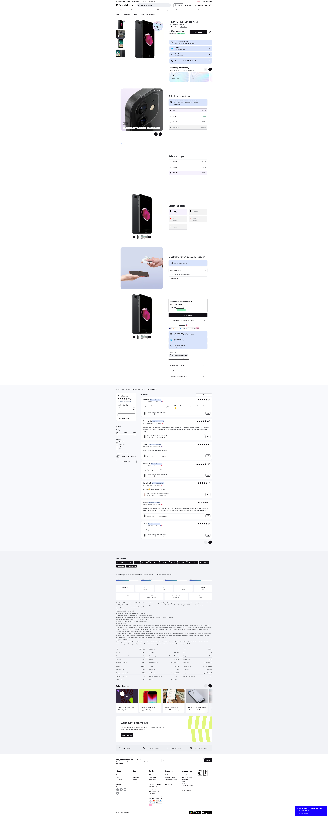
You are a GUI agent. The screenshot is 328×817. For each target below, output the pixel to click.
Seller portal (152, 793)
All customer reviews (171, 779)
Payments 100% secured (155, 798)
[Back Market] (125, 5)
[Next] (149, 237)
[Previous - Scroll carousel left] (205, 69)
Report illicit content (187, 790)
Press (117, 777)
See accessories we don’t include (179, 359)
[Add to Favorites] (210, 32)
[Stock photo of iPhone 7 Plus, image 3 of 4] (120, 53)
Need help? (188, 5)
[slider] (117, 434)
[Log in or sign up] (206, 5)
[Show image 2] (142, 237)
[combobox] (188, 270)
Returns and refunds (138, 782)
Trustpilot (118, 787)
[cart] (210, 5)
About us (118, 775)
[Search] (138, 5)
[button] (157, 26)
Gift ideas (168, 782)
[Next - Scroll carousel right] (210, 69)
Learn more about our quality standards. (178, 644)
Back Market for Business (155, 796)
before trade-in (180, 31)
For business (199, 5)
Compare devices (170, 777)
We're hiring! (119, 784)
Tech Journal (168, 775)
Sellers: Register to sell (155, 791)
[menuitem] (143, 10)
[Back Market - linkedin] (117, 793)
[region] (190, 77)
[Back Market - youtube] (125, 789)
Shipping (135, 779)
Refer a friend (152, 775)
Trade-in (151, 782)
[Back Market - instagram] (117, 789)
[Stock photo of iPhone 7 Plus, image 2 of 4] (120, 43)
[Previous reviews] (205, 542)
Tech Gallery (182, 325)
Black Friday (168, 784)
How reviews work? (124, 418)
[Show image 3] (146, 237)
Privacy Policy (185, 788)
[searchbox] (155, 5)
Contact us (135, 775)
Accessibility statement (122, 782)
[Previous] (134, 237)
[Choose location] (200, 1)
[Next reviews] (210, 542)
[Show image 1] (137, 237)
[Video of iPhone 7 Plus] (120, 34)
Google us (142, 729)
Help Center (136, 777)
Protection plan (153, 779)
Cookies (184, 781)
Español (210, 1)
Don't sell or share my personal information (187, 784)
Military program (153, 789)
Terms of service (186, 775)
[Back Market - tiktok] (121, 789)
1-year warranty (153, 777)
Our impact (119, 779)
